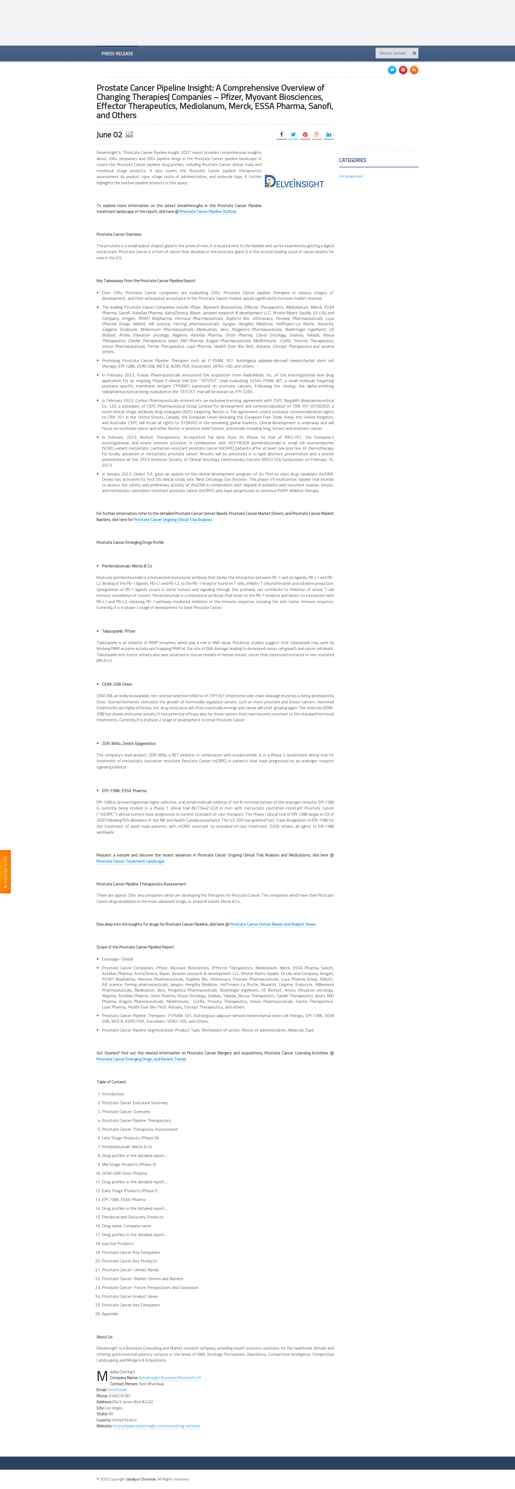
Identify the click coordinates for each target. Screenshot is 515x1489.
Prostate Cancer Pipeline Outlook (208, 211)
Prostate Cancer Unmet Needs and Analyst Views (273, 924)
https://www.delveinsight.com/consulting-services (156, 1426)
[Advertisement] (320, 25)
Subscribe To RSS (5, 870)
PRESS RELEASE (117, 53)
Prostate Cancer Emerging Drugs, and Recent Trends (141, 1059)
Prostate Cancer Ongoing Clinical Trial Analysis (173, 519)
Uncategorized (351, 176)
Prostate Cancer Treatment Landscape (130, 861)
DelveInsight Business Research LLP (170, 1378)
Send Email (117, 1390)
